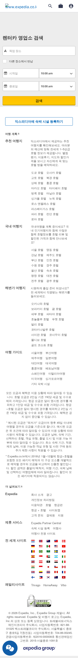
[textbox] (39, 51)
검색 (39, 100)
